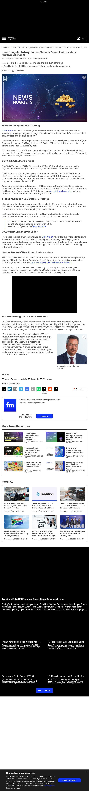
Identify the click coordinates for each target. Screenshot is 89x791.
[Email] (15, 389)
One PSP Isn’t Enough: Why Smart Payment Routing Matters (74, 436)
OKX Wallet (48, 236)
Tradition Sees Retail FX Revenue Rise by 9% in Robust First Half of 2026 (43, 506)
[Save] (56, 390)
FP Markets (7, 130)
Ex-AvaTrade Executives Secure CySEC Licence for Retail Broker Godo (15, 506)
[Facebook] (27, 389)
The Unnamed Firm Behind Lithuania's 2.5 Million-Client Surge (32, 466)
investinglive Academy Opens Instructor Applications (31, 436)
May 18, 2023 (39, 226)
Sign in (84, 38)
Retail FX (15, 47)
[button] (30, 788)
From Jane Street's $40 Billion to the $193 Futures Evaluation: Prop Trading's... (44, 533)
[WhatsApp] (39, 389)
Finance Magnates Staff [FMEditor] (39, 58)
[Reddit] (50, 389)
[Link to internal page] (10, 405)
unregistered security (60, 191)
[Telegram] (21, 389)
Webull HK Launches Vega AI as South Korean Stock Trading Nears (72, 533)
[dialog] (44, 780)
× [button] (86, 772)
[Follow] (44, 391)
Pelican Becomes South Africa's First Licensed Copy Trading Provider (16, 533)
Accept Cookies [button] (69, 780)
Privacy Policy (49, 786)
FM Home (5, 47)
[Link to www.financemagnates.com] (13, 437)
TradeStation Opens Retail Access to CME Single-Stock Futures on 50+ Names (72, 506)
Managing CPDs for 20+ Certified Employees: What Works (74, 466)
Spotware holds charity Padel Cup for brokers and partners (32, 451)
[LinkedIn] (10, 389)
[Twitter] (4, 389)
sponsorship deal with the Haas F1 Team (51, 262)
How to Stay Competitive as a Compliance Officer (75, 450)
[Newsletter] (78, 38)
